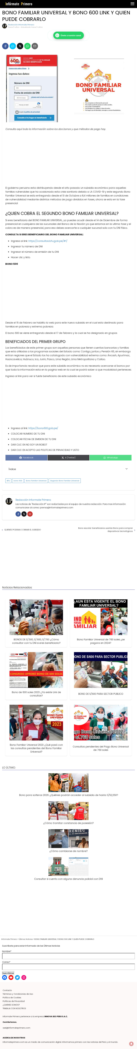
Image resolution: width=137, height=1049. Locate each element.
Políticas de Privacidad (14, 1001)
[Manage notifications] (131, 1044)
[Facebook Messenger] (12, 46)
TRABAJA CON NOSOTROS (14, 1008)
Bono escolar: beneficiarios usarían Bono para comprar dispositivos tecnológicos (105, 530)
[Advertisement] (68, 158)
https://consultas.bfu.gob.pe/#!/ (47, 241)
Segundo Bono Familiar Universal (64, 480)
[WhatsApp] (27, 46)
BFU (8, 480)
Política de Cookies (12, 997)
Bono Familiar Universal (36, 480)
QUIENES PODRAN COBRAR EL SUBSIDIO (22, 529)
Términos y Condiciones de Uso (18, 994)
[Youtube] (30, 514)
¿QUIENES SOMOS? (11, 1004)
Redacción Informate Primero (21, 24)
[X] (20, 46)
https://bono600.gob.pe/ (43, 428)
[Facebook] (5, 46)
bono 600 (18, 480)
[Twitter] (24, 514)
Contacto (7, 990)
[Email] (35, 46)
